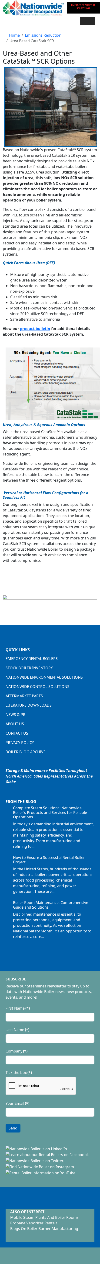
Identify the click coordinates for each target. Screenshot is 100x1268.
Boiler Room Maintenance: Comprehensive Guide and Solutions (50, 905)
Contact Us (17, 733)
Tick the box (19, 1072)
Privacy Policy (20, 742)
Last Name (17, 1029)
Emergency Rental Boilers (32, 658)
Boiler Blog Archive (26, 751)
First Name (18, 1008)
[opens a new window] (36, 1148)
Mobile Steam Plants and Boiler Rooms (44, 1217)
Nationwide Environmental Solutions (44, 677)
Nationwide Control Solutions (37, 686)
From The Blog (21, 801)
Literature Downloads (29, 705)
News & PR (15, 714)
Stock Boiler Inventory (29, 667)
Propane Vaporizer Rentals (33, 1223)
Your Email (17, 1103)
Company (16, 1051)
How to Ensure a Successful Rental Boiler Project (49, 860)
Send (13, 1128)
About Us (15, 723)
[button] (87, 21)
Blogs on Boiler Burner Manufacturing (44, 1228)
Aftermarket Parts (24, 695)
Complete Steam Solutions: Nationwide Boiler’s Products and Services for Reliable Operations (50, 812)
